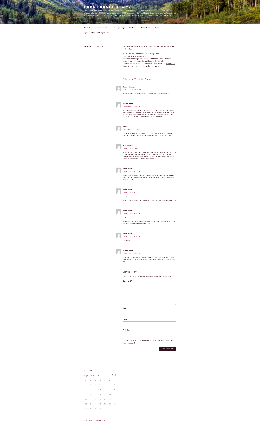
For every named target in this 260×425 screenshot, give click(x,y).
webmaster (170, 64)
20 (105, 399)
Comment (127, 281)
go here (131, 56)
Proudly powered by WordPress (94, 420)
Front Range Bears (107, 7)
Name (126, 309)
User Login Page (119, 28)
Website (126, 330)
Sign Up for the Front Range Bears (96, 33)
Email (125, 319)
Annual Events (146, 28)
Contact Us (159, 28)
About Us (87, 28)
